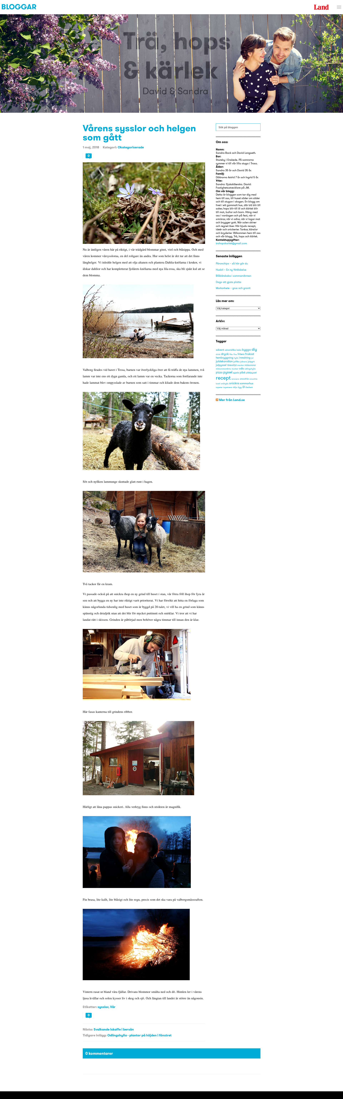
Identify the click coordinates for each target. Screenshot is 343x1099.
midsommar (250, 365)
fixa (235, 354)
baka (239, 350)
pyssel (227, 372)
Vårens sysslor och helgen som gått (139, 132)
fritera (241, 354)
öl (243, 387)
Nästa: (88, 1029)
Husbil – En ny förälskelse (231, 269)
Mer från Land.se (232, 400)
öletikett (249, 387)
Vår (112, 1007)
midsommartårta (223, 369)
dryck (225, 354)
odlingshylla (250, 369)
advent (220, 349)
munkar (235, 369)
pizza (219, 372)
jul (252, 358)
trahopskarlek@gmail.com (231, 243)
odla (241, 368)
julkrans (243, 362)
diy (254, 349)
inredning (244, 357)
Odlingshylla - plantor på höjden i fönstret (139, 1035)
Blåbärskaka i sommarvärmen (233, 275)
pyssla (236, 372)
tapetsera (227, 387)
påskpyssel (251, 372)
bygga (246, 349)
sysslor (103, 1007)
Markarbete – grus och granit (233, 288)
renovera (235, 379)
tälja (235, 387)
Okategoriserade (131, 147)
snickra (234, 383)
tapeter (219, 387)
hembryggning (224, 357)
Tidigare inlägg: (94, 1035)
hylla (236, 358)
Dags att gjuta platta (228, 282)
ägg (240, 387)
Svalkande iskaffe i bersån (114, 1029)
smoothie (244, 378)
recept (223, 377)
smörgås (224, 383)
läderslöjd (232, 365)
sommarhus (246, 383)
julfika (236, 361)
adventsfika (230, 350)
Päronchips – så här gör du (232, 263)
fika (231, 354)
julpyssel (221, 365)
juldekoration (224, 361)
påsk (242, 372)
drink (218, 354)
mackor (240, 365)
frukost (249, 354)
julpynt (251, 361)
